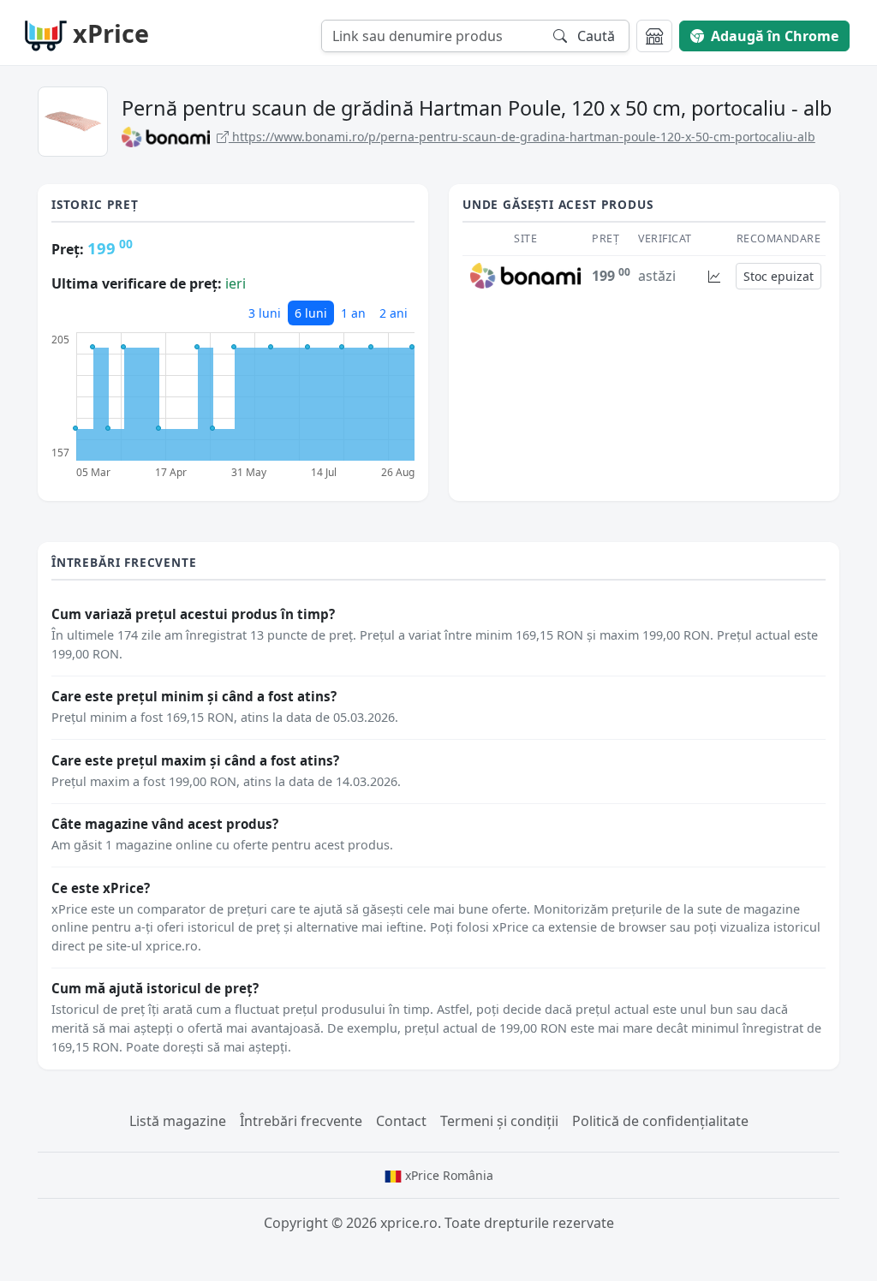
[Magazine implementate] (654, 36)
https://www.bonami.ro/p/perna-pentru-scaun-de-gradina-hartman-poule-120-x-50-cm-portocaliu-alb (522, 136)
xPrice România (447, 1175)
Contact (401, 1120)
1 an (353, 313)
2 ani (393, 313)
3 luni (264, 313)
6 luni (311, 313)
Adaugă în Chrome (774, 36)
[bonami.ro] (525, 274)
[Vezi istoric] (714, 276)
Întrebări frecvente (301, 1120)
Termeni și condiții (499, 1120)
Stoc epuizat (778, 276)
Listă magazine (177, 1120)
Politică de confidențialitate (660, 1120)
